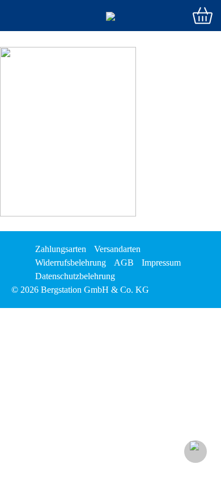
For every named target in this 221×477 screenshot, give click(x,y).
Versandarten (117, 249)
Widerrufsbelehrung (70, 262)
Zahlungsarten (60, 249)
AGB (124, 262)
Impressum (161, 262)
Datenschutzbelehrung (75, 276)
